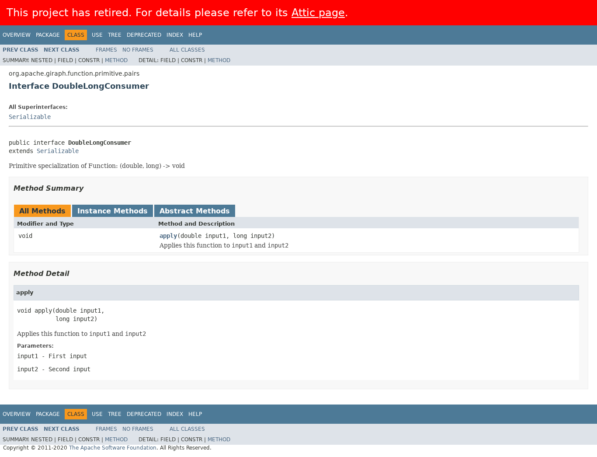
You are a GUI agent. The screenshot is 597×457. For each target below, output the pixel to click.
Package (48, 35)
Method (116, 60)
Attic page (318, 13)
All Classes (187, 50)
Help (195, 35)
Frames (106, 50)
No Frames (137, 50)
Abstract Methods (195, 211)
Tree (114, 35)
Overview (17, 35)
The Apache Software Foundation (112, 448)
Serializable (30, 116)
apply (168, 235)
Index (175, 35)
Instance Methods (112, 211)
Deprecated (144, 35)
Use (97, 35)
